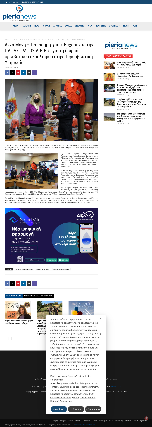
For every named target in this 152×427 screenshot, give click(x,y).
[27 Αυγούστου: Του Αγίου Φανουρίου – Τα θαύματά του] (109, 77)
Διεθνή (135, 421)
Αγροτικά (86, 421)
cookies (84, 397)
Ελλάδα (94, 421)
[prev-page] (6, 338)
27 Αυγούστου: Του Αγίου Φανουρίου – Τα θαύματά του (130, 74)
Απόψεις (78, 421)
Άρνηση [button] (77, 409)
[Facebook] (7, 72)
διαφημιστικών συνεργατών (64, 397)
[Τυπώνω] (29, 72)
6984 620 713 (116, 386)
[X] (12, 72)
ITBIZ (72, 425)
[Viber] (34, 72)
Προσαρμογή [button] (94, 409)
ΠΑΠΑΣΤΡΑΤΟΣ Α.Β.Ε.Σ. (43, 269)
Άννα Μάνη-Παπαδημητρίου (24, 269)
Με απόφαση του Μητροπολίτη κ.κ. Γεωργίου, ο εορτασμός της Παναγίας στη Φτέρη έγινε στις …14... (131, 117)
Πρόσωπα (143, 421)
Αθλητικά (128, 421)
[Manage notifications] (146, 418)
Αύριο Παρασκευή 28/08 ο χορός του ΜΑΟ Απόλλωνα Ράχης (19, 321)
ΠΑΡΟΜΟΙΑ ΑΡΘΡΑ (13, 296)
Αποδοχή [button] (59, 409)
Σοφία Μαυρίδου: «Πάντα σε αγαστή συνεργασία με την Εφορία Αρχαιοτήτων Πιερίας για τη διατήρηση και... (132, 103)
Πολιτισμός (119, 421)
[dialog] (76, 364)
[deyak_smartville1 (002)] (51, 236)
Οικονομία (103, 421)
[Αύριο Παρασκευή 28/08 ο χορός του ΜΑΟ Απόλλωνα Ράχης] (19, 310)
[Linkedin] (23, 72)
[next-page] (10, 338)
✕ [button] (101, 318)
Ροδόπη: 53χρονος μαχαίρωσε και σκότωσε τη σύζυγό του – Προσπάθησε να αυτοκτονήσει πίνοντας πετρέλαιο (132, 88)
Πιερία (71, 421)
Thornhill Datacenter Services (85, 425)
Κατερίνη (15, 39)
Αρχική (7, 39)
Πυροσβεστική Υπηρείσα (61, 269)
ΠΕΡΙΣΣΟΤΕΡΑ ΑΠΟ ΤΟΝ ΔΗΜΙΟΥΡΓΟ (38, 296)
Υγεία (111, 421)
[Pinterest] (18, 72)
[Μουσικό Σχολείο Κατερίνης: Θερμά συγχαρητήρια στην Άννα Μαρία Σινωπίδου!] (83, 310)
